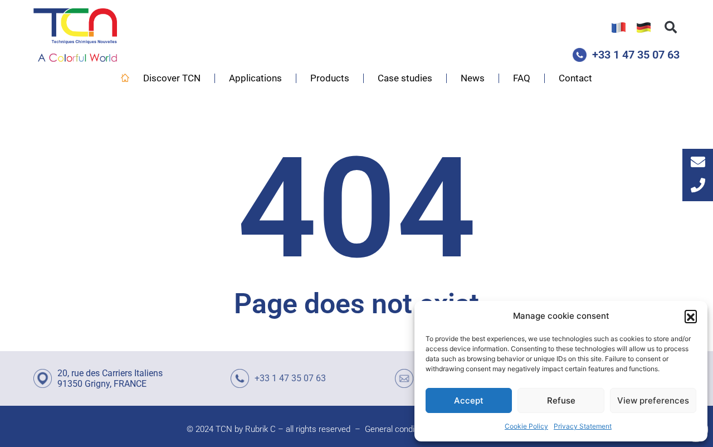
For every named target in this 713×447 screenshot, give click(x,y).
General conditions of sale (412, 429)
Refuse (561, 400)
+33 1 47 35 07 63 (636, 54)
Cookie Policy (526, 426)
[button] (690, 316)
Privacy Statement (583, 426)
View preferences (653, 400)
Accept (469, 400)
